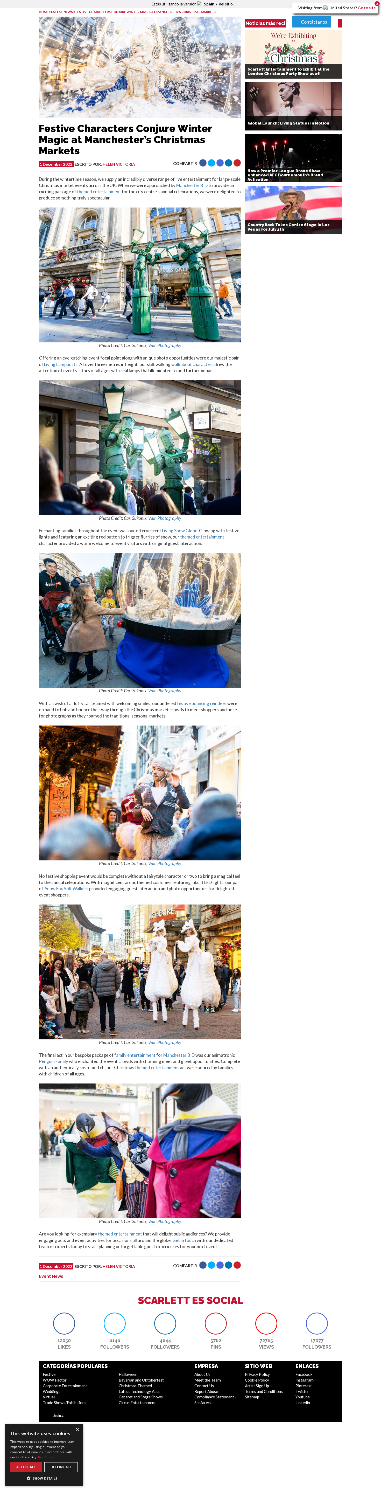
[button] (203, 163)
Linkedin (302, 1402)
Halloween (128, 1374)
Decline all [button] (61, 1467)
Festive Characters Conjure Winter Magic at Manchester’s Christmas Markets (145, 12)
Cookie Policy (257, 1380)
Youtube (302, 1397)
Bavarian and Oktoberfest (141, 1380)
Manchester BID (192, 185)
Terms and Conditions (264, 1391)
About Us (202, 1374)
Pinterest (303, 1385)
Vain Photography (164, 345)
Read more (46, 1457)
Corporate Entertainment (65, 1385)
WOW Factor (55, 1380)
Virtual (49, 1397)
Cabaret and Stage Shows (141, 1397)
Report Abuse (206, 1391)
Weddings (51, 1391)
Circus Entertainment (137, 1402)
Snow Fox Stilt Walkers (67, 888)
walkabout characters (192, 364)
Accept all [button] (26, 1467)
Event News (51, 1276)
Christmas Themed (135, 1385)
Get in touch (184, 1240)
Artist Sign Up (257, 1385)
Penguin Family (53, 1061)
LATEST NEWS (62, 12)
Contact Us (204, 1385)
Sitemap (252, 1397)
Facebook (304, 1374)
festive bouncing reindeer (202, 703)
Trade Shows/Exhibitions (64, 1402)
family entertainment (135, 1055)
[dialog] (44, 1455)
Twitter (302, 1391)
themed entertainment (99, 191)
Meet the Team (207, 1380)
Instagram (304, 1380)
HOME (43, 12)
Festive (49, 1374)
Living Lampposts (60, 364)
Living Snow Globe (179, 530)
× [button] (77, 1430)
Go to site (367, 7)
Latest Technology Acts (139, 1391)
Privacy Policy (257, 1374)
